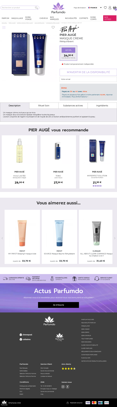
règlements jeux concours (91, 351)
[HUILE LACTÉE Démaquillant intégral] (19, 150)
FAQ (42, 394)
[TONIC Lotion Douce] (58, 150)
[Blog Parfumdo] (60, 337)
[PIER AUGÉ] (69, 29)
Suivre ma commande (47, 371)
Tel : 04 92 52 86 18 (46, 386)
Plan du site (85, 358)
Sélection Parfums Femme (28, 376)
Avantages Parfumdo (89, 354)
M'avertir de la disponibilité (88, 72)
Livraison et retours (46, 376)
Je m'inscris (58, 305)
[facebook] (67, 386)
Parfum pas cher (87, 319)
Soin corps (85, 332)
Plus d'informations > (80, 97)
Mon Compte (44, 368)
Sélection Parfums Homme (28, 373)
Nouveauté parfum (88, 323)
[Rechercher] (36, 7)
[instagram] (63, 386)
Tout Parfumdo (87, 339)
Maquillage (85, 326)
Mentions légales (25, 389)
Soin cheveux (86, 335)
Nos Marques (23, 368)
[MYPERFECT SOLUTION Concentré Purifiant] (97, 150)
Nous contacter (45, 373)
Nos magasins (86, 342)
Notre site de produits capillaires (93, 361)
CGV (21, 391)
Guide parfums (86, 348)
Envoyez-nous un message (49, 389)
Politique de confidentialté (28, 386)
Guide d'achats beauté (89, 345)
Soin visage (85, 329)
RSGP (21, 394)
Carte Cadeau (24, 371)
